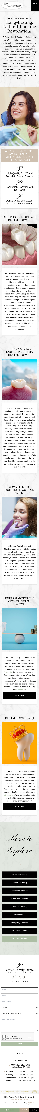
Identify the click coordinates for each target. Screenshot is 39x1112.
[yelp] (25, 977)
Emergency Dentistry (19, 923)
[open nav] (35, 5)
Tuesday (9, 1075)
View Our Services (19, 939)
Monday (9, 1072)
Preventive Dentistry (19, 874)
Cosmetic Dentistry (19, 907)
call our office (20, 690)
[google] (14, 977)
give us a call (9, 795)
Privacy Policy (23, 1099)
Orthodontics (19, 915)
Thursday (10, 1080)
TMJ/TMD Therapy (19, 931)
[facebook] (19, 977)
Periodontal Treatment (19, 891)
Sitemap (14, 1099)
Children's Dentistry (19, 883)
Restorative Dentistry (19, 899)
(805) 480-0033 (21, 1060)
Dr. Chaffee (8, 672)
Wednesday (11, 1078)
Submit (19, 1044)
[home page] (12, 5)
